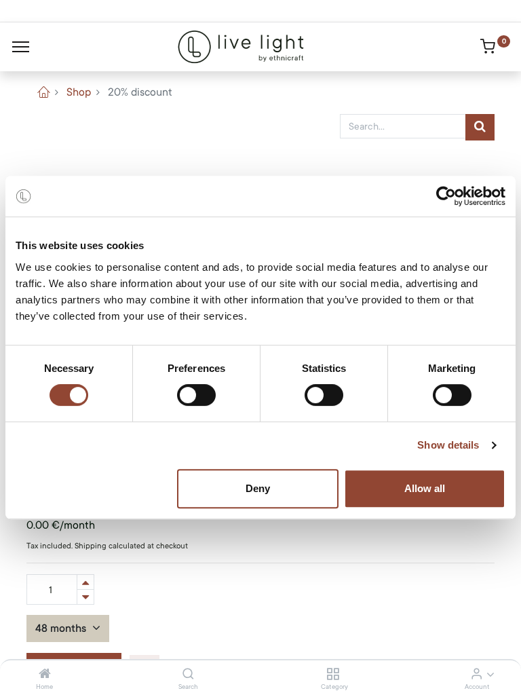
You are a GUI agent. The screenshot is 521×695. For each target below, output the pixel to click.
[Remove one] (85, 597)
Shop (78, 92)
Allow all (424, 488)
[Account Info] (476, 674)
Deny (258, 488)
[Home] (45, 674)
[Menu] (21, 46)
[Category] (332, 674)
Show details (448, 445)
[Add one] (85, 582)
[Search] (188, 674)
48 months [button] (62, 628)
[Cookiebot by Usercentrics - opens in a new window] (446, 196)
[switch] (196, 395)
